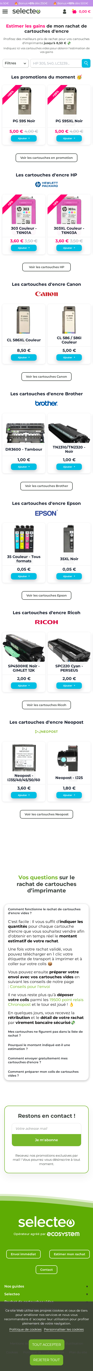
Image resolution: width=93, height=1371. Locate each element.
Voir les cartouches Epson (46, 595)
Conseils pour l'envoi (30, 986)
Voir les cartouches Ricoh (46, 705)
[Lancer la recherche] (86, 63)
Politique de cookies (25, 1329)
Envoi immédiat (23, 1254)
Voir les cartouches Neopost (47, 814)
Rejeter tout (46, 1360)
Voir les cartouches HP (46, 267)
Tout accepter (46, 1345)
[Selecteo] (46, 1217)
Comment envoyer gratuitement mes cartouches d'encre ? (37, 1060)
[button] (64, 11)
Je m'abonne (46, 1140)
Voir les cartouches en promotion (46, 158)
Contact (46, 1270)
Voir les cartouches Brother (46, 486)
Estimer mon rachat (69, 1254)
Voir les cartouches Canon (46, 377)
